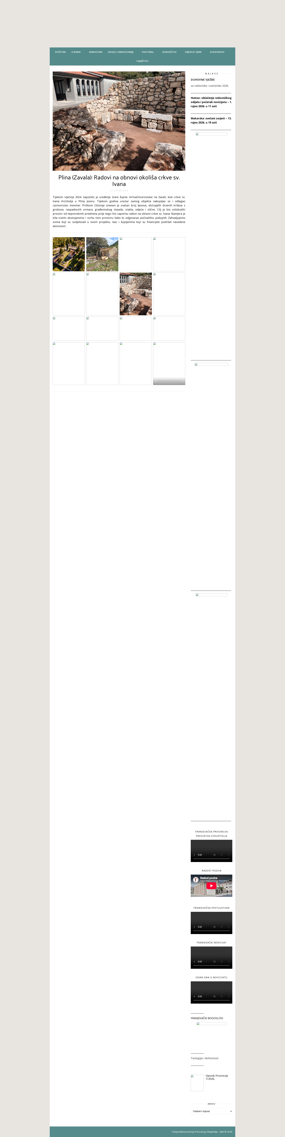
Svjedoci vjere (193, 51)
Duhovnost (217, 51)
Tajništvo (142, 60)
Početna (60, 51)
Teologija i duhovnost (204, 1058)
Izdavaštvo (169, 51)
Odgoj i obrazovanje (121, 51)
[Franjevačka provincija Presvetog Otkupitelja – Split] (142, 23)
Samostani (95, 51)
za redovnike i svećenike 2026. (210, 85)
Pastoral (148, 51)
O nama (76, 51)
